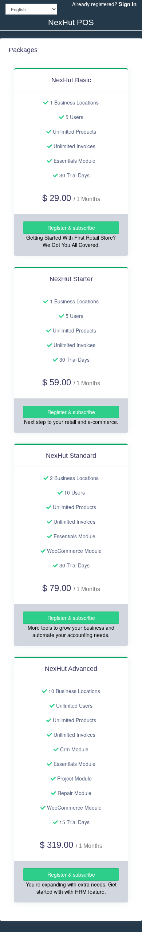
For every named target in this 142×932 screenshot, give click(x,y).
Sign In (128, 4)
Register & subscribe (71, 228)
